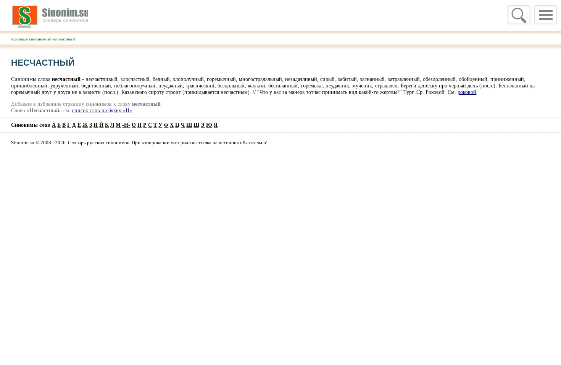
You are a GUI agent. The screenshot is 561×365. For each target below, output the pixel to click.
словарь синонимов (31, 39)
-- (126, 125)
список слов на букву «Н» (102, 110)
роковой (467, 92)
